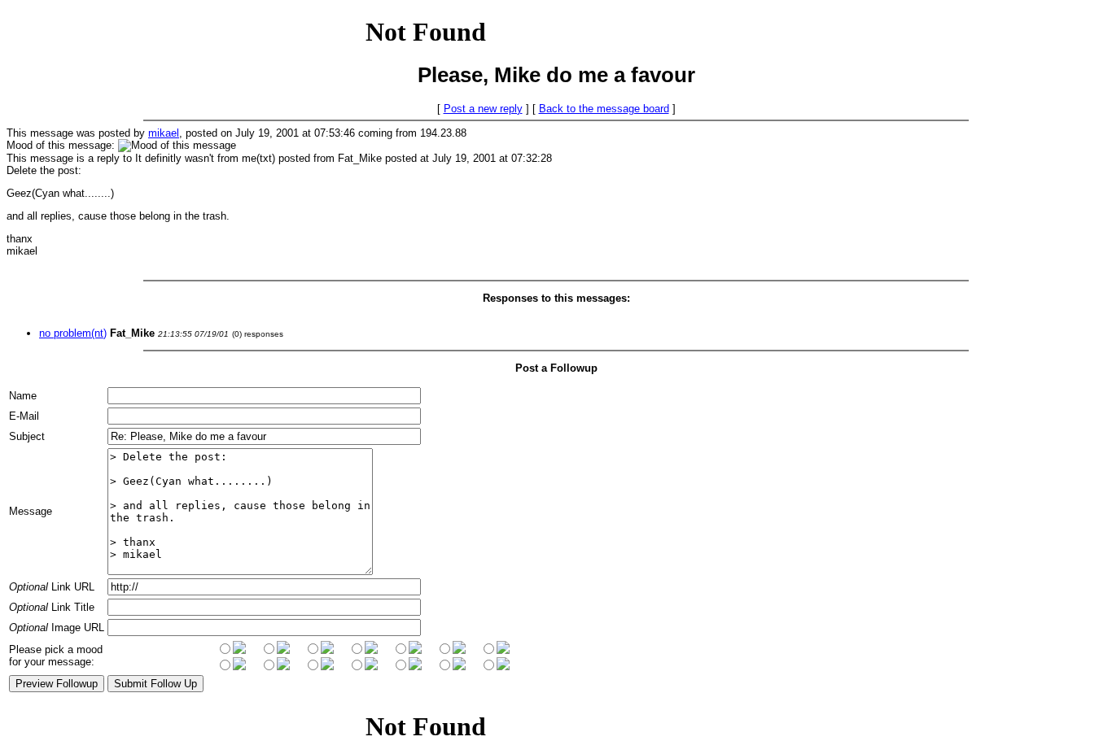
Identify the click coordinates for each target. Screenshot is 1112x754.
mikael (163, 133)
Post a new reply (483, 108)
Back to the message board (604, 108)
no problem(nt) (73, 333)
